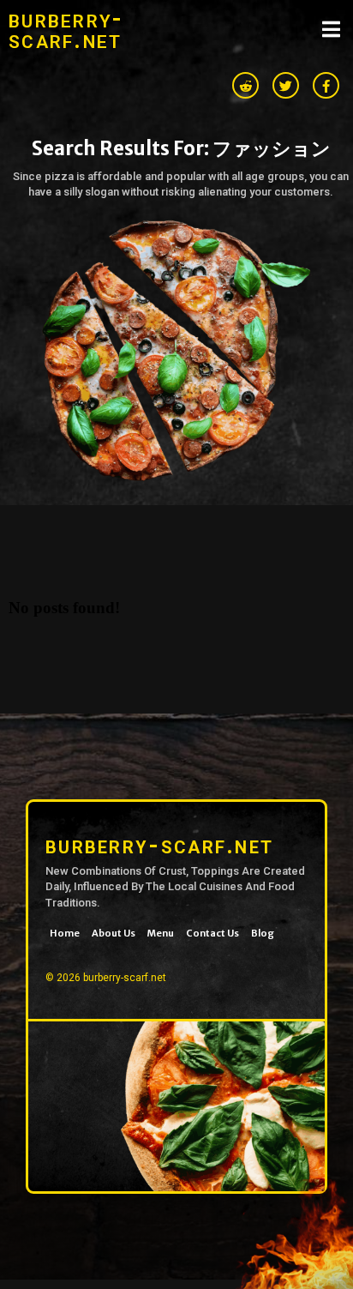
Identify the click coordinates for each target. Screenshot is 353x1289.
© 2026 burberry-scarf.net (105, 978)
